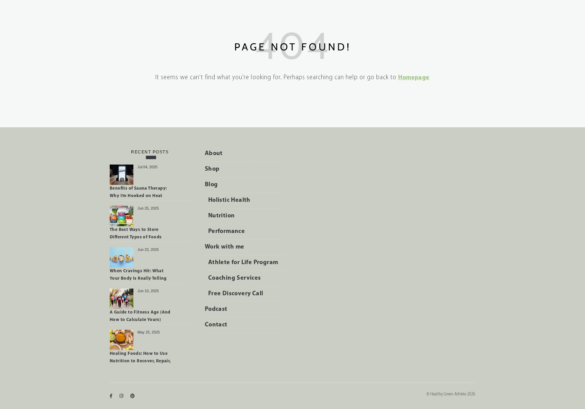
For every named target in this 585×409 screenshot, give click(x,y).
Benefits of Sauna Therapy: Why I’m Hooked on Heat (138, 192)
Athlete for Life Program (243, 263)
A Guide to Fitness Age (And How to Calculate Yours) (140, 316)
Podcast (216, 309)
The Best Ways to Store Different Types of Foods (136, 233)
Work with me (224, 247)
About (214, 154)
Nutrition (221, 216)
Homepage (413, 78)
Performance (226, 232)
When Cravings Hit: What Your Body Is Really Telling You (138, 276)
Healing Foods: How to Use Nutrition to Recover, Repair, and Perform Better (140, 358)
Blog (211, 185)
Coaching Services (234, 278)
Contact (216, 325)
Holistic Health (229, 200)
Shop (212, 169)
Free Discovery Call (235, 294)
